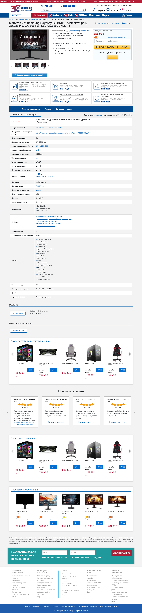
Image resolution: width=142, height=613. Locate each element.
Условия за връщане (44, 576)
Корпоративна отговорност (87, 606)
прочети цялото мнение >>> (24, 423)
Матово (38, 190)
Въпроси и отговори (64, 109)
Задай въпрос (85, 30)
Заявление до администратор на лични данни (93, 587)
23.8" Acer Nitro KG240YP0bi (67, 512)
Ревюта (48, 109)
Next (48, 66)
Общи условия (116, 576)
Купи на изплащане (44, 585)
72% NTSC (40, 186)
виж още (71, 58)
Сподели (126, 23)
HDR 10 (40, 174)
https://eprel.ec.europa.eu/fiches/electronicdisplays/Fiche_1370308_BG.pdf (62, 133)
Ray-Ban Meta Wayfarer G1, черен (47, 364)
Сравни (116, 23)
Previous (11, 66)
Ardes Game (20, 363)
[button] (99, 11)
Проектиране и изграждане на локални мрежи (70, 590)
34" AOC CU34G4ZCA (116, 512)
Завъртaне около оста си (46, 226)
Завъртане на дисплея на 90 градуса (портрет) (54, 219)
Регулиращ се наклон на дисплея (49, 223)
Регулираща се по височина (47, 221)
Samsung (98, 115)
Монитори (21, 19)
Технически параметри (31, 109)
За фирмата (91, 580)
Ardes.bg (12, 19)
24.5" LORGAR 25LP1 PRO (24, 512)
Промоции (39, 15)
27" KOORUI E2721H (46, 512)
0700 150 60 (49, 6)
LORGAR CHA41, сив (70, 363)
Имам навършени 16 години (57, 558)
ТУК (112, 57)
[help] (28, 558)
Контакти (116, 5)
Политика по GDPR (94, 583)
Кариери (124, 5)
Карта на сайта (105, 606)
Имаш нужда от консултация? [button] (29, 75)
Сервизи (108, 5)
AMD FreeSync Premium (45, 176)
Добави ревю (74, 30)
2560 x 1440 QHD (42, 146)
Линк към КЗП (42, 587)
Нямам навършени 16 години (87, 558)
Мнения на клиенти (68, 606)
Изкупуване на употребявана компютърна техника (69, 583)
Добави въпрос (18, 330)
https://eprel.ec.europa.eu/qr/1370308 (49, 128)
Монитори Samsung (33, 19)
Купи (30, 370)
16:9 (37, 150)
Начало (27, 606)
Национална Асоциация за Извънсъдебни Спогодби (46, 592)
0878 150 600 (69, 6)
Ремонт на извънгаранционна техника (19, 583)
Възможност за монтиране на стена (50, 216)
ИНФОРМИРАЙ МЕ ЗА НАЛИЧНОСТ (113, 47)
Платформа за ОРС (44, 583)
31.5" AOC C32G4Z (92, 512)
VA (37, 158)
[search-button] (83, 10)
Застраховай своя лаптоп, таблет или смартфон (69, 576)
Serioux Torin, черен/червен (115, 364)
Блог (130, 5)
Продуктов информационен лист (25, 519)
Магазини (100, 5)
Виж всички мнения (25, 424)
